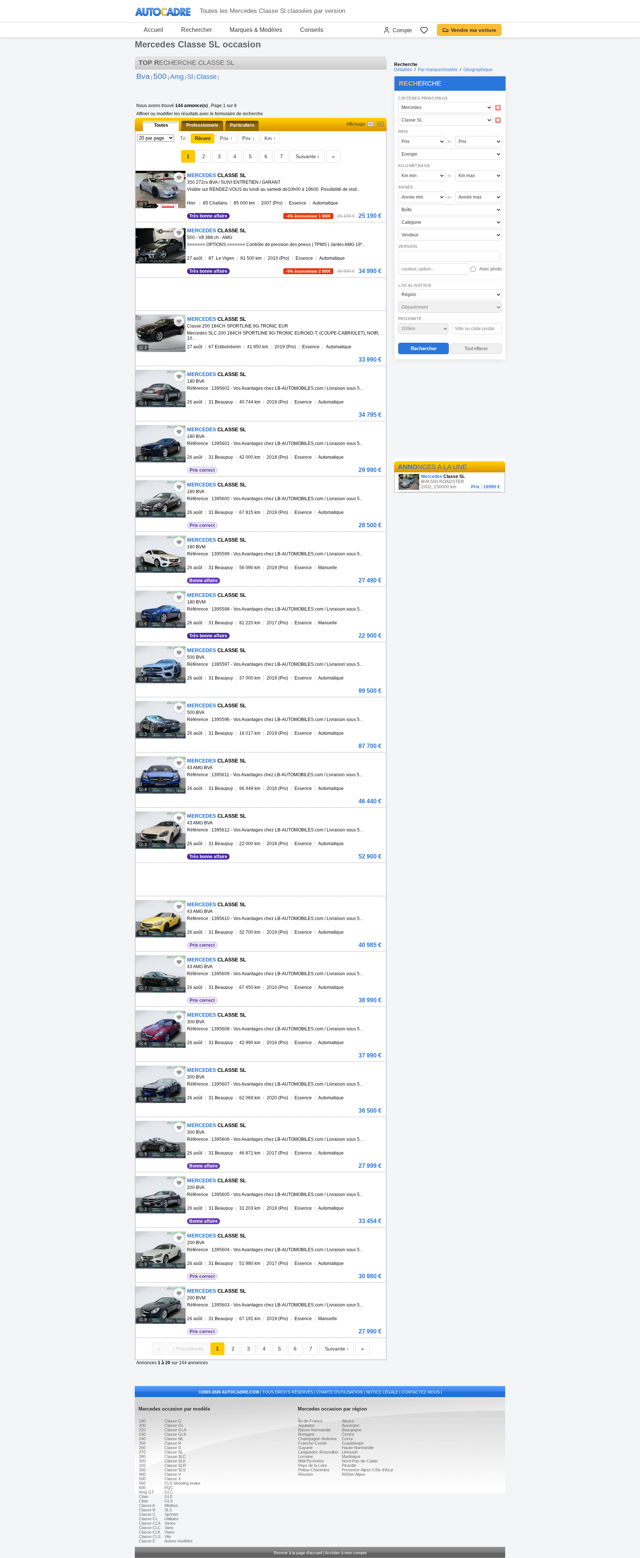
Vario (168, 1527)
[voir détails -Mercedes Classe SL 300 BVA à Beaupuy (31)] (161, 1029)
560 (142, 1483)
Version (407, 246)
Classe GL (174, 1425)
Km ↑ (270, 138)
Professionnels (202, 125)
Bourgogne (351, 1430)
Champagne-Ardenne (317, 1438)
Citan (143, 1496)
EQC (168, 1487)
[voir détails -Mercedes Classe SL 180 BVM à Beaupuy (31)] (161, 554)
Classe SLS (175, 1470)
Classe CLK (149, 1532)
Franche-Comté (312, 1443)
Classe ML (174, 1438)
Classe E (147, 1541)
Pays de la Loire (312, 1465)
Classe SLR (175, 1465)
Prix (403, 131)
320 (142, 1465)
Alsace (348, 1421)
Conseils (311, 30)
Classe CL (148, 1519)
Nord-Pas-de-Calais (360, 1461)
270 (142, 1452)
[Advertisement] (449, 409)
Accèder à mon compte (346, 1553)
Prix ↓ (248, 138)
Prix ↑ (226, 138)
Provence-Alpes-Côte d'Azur (367, 1470)
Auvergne (350, 1425)
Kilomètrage (414, 165)
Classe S (172, 1447)
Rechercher (196, 30)
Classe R (172, 1443)
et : (450, 141)
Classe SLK (175, 1461)
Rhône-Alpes (353, 1474)
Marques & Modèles (256, 30)
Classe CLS (149, 1536)
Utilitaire (171, 1519)
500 (142, 1478)
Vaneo (170, 1523)
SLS (168, 1510)
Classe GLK (175, 1434)
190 (142, 1421)
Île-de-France (310, 1421)
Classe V (172, 1474)
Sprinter (171, 1514)
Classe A (147, 1505)
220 (142, 1430)
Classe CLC (150, 1527)
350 (142, 1470)
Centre (348, 1434)
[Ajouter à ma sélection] (179, 177)
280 (142, 1456)
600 (142, 1487)
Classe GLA (175, 1430)
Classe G (172, 1421)
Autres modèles (178, 1541)
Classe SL (173, 1452)
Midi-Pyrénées (311, 1461)
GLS (168, 1501)
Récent (202, 138)
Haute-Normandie (358, 1447)
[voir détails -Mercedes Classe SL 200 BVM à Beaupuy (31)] (161, 1305)
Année (405, 187)
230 (142, 1434)
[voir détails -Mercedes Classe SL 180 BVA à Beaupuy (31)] (161, 388)
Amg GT (146, 1492)
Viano (169, 1532)
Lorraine (305, 1456)
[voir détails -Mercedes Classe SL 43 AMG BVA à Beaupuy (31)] (161, 775)
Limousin (350, 1452)
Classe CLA (149, 1523)
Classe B (147, 1510)
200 (142, 1425)
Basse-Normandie (314, 1430)
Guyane (305, 1447)
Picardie (349, 1465)
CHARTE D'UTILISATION (339, 1392)
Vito (167, 1536)
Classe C (147, 1514)
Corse (347, 1438)
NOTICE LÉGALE (382, 1392)
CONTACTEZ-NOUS (420, 1392)
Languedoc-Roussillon (318, 1452)
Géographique (478, 69)
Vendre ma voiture (473, 30)
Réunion (305, 1474)
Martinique (351, 1456)
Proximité (410, 318)
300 (142, 1461)
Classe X (172, 1478)
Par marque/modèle (438, 69)
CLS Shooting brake (182, 1483)
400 (142, 1474)
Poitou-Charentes (314, 1470)
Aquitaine (306, 1425)
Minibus (171, 1505)
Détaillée (403, 69)
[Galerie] (380, 124)
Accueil (153, 30)
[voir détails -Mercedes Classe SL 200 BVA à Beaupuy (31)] (161, 1194)
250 (142, 1443)
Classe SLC (175, 1456)
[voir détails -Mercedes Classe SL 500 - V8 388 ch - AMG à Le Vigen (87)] (161, 244)
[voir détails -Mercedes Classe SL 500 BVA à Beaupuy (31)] (161, 664)
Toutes (161, 125)
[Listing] (370, 124)
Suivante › (307, 156)
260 (142, 1447)
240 (142, 1438)
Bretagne (306, 1434)
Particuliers (242, 125)
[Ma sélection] (424, 30)
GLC (168, 1492)
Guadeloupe (353, 1443)
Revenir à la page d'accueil (298, 1553)
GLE (168, 1496)
